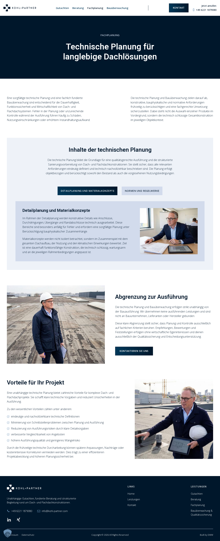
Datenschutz (28, 534)
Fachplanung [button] (95, 8)
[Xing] (18, 520)
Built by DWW (206, 534)
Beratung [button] (78, 8)
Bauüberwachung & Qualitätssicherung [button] (201, 512)
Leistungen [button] (134, 499)
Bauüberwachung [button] (117, 8)
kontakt (179, 7)
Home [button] (131, 493)
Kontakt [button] (132, 505)
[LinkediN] (9, 520)
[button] (7, 533)
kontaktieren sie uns (134, 351)
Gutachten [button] (62, 8)
